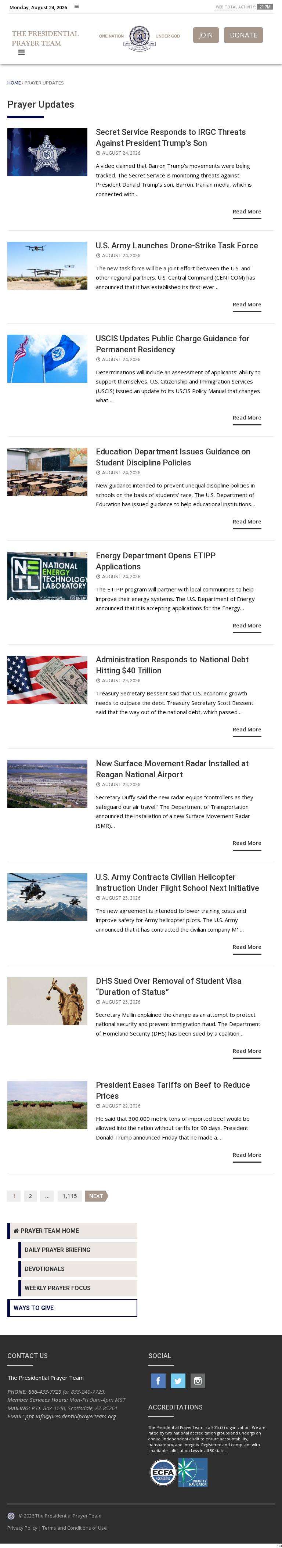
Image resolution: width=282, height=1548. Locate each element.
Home (14, 82)
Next (96, 1196)
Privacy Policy (22, 1527)
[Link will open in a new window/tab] (158, 1381)
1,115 (69, 1196)
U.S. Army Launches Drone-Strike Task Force (177, 245)
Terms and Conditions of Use (74, 1527)
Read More (247, 211)
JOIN (206, 34)
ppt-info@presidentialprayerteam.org (70, 1416)
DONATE (243, 34)
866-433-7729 (44, 1391)
